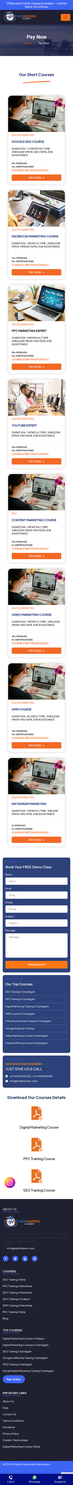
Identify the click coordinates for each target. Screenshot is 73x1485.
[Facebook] (5, 1259)
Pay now (35, 177)
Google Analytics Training (19, 1028)
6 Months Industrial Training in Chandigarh (28, 1021)
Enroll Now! (41, 6)
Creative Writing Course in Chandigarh (26, 1042)
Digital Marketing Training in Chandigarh (27, 1006)
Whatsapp (34, 1481)
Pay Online (14, 1379)
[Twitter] (15, 1259)
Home (28, 43)
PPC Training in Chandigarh (20, 999)
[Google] (25, 1259)
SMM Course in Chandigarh (20, 1013)
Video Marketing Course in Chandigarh (26, 1035)
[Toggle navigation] (65, 17)
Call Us (10, 1481)
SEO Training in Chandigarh (20, 991)
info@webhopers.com (21, 1248)
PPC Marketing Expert (29, 331)
